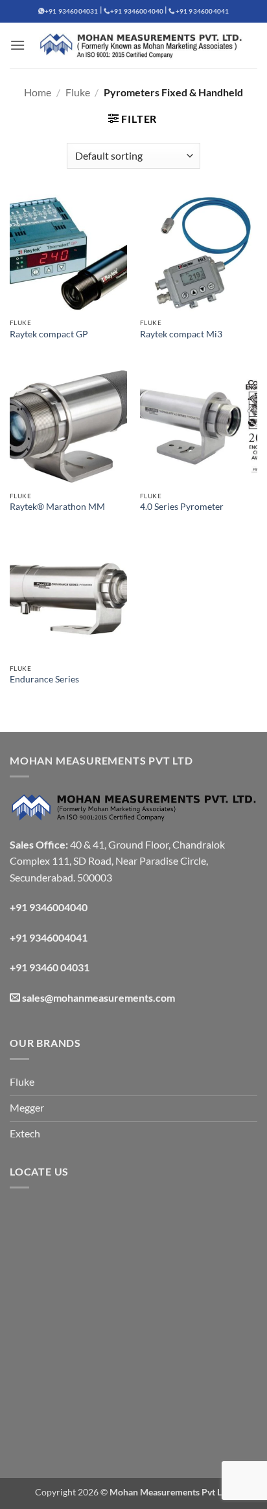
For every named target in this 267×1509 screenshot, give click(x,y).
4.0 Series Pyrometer (182, 506)
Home (37, 92)
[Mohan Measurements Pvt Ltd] (141, 45)
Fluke (77, 92)
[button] (17, 45)
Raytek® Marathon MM (57, 506)
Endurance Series (44, 679)
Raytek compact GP (49, 334)
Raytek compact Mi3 (181, 334)
